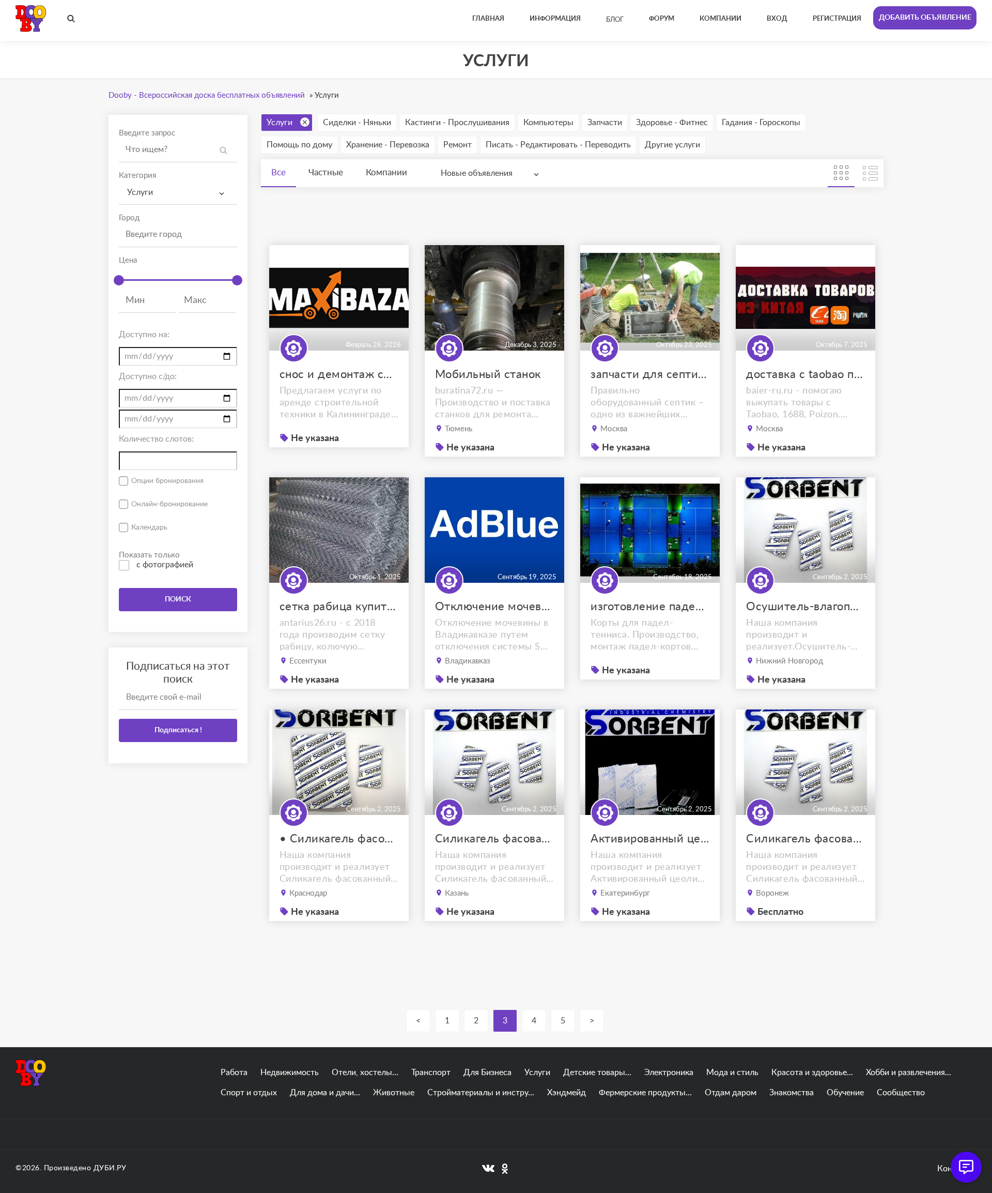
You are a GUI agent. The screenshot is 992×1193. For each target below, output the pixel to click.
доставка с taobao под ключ (805, 374)
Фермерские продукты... (645, 1093)
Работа (234, 1072)
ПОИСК (178, 599)
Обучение (845, 1093)
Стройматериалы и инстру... (480, 1093)
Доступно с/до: (148, 376)
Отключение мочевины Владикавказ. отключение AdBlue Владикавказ (494, 606)
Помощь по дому (299, 145)
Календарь (149, 527)
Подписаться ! (178, 730)
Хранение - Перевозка (387, 145)
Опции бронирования (167, 481)
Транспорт (431, 1072)
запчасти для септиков (650, 374)
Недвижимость (289, 1072)
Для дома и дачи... (325, 1093)
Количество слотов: (156, 439)
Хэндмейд (566, 1093)
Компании (386, 172)
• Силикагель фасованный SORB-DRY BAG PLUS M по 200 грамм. (339, 838)
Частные (325, 172)
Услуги (279, 122)
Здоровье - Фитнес (672, 122)
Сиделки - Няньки (357, 122)
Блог (615, 20)
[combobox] (178, 192)
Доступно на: (144, 334)
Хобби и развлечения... (908, 1072)
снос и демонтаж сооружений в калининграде (339, 374)
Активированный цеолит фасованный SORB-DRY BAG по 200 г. (650, 838)
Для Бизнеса (487, 1072)
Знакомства (791, 1093)
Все (278, 172)
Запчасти (604, 122)
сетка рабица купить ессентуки (339, 606)
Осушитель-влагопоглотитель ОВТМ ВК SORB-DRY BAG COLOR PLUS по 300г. (805, 606)
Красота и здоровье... (812, 1072)
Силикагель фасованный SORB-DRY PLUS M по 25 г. (494, 838)
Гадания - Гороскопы (761, 122)
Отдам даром (730, 1093)
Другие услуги (672, 145)
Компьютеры (548, 122)
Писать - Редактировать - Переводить (558, 145)
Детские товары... (597, 1072)
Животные (393, 1093)
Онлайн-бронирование (169, 504)
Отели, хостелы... (365, 1072)
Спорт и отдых (249, 1093)
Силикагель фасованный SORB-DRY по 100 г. (805, 838)
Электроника (668, 1072)
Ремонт (457, 145)
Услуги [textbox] (140, 192)
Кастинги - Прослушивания (457, 122)
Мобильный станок (488, 374)
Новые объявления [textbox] (477, 173)
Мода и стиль (732, 1072)
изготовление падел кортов (650, 606)
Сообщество (901, 1093)
